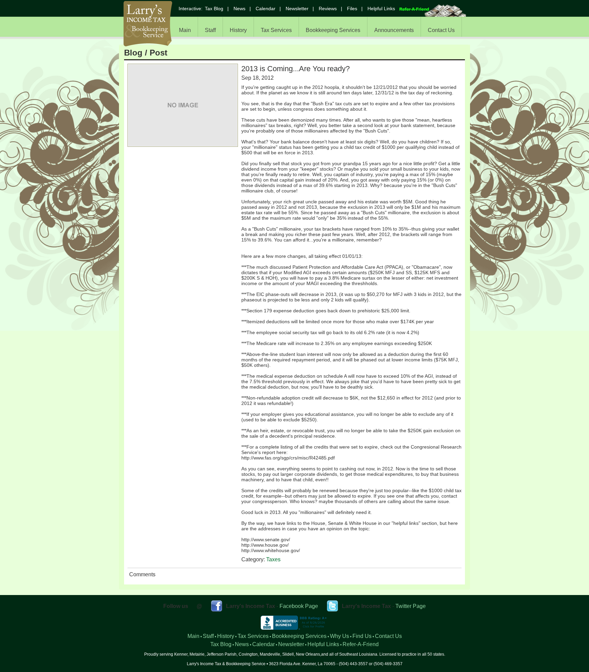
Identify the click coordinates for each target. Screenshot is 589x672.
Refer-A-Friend (361, 644)
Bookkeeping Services (333, 30)
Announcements (394, 30)
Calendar (265, 8)
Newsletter (297, 8)
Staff (210, 30)
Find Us (362, 636)
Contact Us (441, 30)
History (238, 30)
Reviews (328, 8)
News (239, 8)
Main (185, 30)
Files (352, 8)
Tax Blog (214, 8)
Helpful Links (381, 8)
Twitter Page (410, 606)
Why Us (339, 636)
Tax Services (276, 30)
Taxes (273, 559)
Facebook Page (299, 606)
